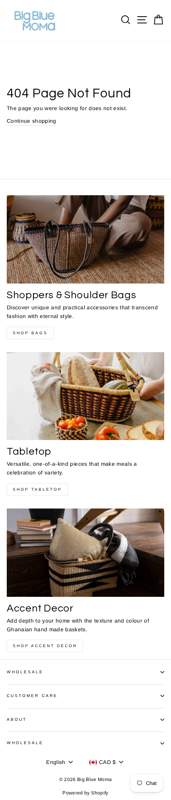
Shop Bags (30, 333)
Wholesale (25, 672)
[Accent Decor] (85, 553)
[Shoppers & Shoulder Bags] (85, 239)
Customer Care (32, 695)
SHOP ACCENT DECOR (45, 646)
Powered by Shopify (85, 793)
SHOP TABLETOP (37, 489)
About (17, 719)
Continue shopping (31, 121)
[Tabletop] (85, 396)
